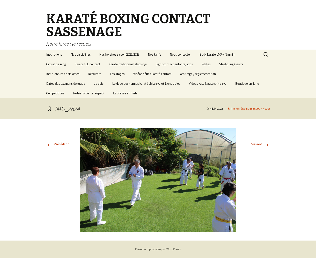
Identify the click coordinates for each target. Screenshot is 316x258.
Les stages (117, 74)
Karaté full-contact (87, 64)
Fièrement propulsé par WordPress (158, 249)
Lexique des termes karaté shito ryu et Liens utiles (146, 83)
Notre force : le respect (88, 93)
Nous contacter (180, 54)
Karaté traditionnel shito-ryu (128, 64)
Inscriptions (54, 54)
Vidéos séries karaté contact (152, 74)
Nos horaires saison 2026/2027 (119, 54)
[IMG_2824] (158, 179)
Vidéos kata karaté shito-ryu (208, 83)
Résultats (94, 74)
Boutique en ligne (247, 83)
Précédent (57, 144)
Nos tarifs (154, 54)
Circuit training (56, 64)
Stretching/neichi (231, 64)
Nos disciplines (81, 54)
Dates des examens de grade (65, 83)
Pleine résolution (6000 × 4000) (250, 109)
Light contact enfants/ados (174, 64)
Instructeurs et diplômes (63, 74)
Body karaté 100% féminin (217, 54)
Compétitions (55, 93)
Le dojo (99, 83)
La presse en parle (125, 93)
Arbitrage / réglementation (198, 74)
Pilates (206, 64)
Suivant (260, 144)
